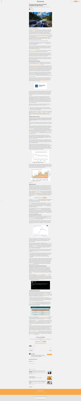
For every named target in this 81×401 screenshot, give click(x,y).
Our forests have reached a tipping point (42, 36)
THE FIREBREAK (33, 378)
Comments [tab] (30, 361)
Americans (36, 331)
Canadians (31, 331)
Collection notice (45, 396)
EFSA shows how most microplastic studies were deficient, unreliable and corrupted (37, 383)
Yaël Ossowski (33, 354)
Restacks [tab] (33, 361)
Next (50, 350)
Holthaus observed (42, 279)
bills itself (36, 320)
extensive (41, 112)
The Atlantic (38, 274)
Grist (41, 274)
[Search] (71, 1)
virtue (38, 132)
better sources (32, 334)
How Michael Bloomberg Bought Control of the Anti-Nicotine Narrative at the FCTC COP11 (37, 373)
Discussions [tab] (34, 369)
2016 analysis (44, 205)
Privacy (40, 396)
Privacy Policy (45, 343)
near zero (33, 30)
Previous (31, 350)
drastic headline (43, 43)
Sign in (79, 1)
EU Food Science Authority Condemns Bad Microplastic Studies (37, 381)
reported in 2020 (31, 128)
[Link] (28, 61)
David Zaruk (33, 384)
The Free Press (39, 209)
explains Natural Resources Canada (36, 64)
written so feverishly (35, 199)
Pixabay (37, 28)
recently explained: (35, 251)
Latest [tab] (31, 369)
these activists (31, 263)
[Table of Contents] (0, 200)
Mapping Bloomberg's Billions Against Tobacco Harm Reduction (37, 371)
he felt (45, 212)
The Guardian (46, 274)
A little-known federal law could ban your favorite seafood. (35, 377)
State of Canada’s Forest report (44, 80)
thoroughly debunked (33, 50)
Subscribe (76, 1)
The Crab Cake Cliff (32, 376)
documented (48, 275)
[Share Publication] (73, 1)
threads (46, 112)
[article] (40, 373)
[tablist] (31, 361)
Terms (42, 396)
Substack (37, 399)
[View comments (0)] (31, 11)
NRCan (32, 182)
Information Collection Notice (40, 343)
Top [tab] (29, 369)
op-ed (37, 112)
